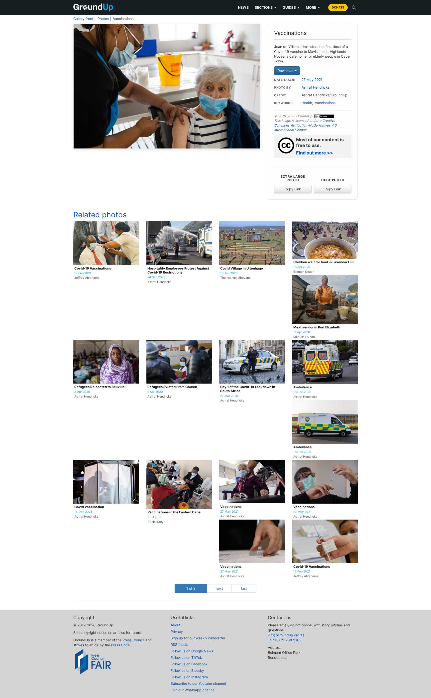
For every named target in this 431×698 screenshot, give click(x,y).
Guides (291, 7)
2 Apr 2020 (155, 392)
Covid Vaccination (89, 507)
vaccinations (325, 103)
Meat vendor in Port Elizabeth (316, 327)
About (175, 625)
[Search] (354, 7)
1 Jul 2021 (154, 517)
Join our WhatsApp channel (193, 690)
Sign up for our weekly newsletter (198, 638)
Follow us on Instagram (189, 677)
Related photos (100, 214)
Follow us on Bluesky (187, 670)
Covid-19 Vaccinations (92, 268)
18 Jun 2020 (229, 273)
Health (307, 103)
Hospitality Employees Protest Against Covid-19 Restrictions (178, 270)
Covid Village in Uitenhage (241, 268)
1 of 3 (191, 588)
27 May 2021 (312, 80)
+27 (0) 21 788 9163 (285, 640)
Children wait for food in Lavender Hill (323, 262)
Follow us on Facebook (189, 664)
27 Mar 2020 (229, 396)
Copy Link (293, 189)
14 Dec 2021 (83, 512)
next (219, 588)
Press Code (120, 645)
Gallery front (83, 19)
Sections (266, 7)
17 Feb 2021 (82, 273)
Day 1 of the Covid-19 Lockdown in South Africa (247, 389)
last (244, 588)
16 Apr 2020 (301, 267)
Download (286, 70)
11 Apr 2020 (301, 332)
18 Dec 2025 (302, 392)
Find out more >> (314, 152)
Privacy (177, 631)
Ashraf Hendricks (315, 87)
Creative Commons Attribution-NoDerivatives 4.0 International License (305, 125)
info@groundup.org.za (286, 635)
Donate (338, 7)
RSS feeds (179, 644)
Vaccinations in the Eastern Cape (174, 512)
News (243, 7)
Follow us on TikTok (186, 657)
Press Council (133, 640)
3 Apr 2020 (82, 392)
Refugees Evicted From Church (172, 387)
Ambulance (302, 387)
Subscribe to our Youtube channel (198, 683)
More (313, 7)
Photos (103, 19)
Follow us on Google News (192, 651)
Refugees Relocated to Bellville (99, 387)
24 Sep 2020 (156, 277)
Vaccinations (230, 507)
